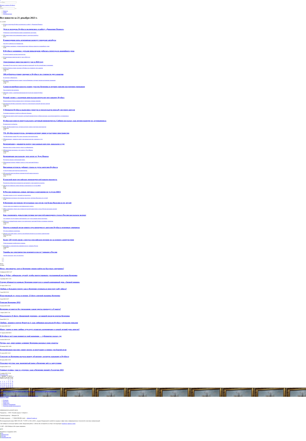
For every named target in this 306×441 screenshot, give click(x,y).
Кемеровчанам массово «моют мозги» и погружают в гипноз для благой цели (33, 350)
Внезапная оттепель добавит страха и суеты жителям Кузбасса (30, 167)
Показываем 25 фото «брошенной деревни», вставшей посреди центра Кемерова (35, 316)
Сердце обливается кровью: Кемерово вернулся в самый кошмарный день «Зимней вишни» (40, 282)
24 (12, 385)
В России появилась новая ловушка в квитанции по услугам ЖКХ (32, 192)
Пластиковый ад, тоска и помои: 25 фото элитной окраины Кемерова (30, 296)
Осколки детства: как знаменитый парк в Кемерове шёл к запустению (30, 363)
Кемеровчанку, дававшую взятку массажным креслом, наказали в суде (34, 144)
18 (1, 385)
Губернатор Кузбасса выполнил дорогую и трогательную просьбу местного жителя (39, 110)
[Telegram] (4, 434)
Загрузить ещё (4, 374)
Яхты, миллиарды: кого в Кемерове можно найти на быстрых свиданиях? (32, 269)
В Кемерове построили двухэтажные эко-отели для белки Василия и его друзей (37, 203)
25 (1, 386)
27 (4, 386)
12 (3, 383)
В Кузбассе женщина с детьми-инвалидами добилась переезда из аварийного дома (38, 51)
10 (12, 381)
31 (12, 386)
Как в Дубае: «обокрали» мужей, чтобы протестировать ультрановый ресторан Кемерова (38, 275)
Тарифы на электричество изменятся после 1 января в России (30, 252)
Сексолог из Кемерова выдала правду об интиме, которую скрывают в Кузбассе (34, 356)
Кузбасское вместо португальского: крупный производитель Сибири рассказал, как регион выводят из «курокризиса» (54, 121)
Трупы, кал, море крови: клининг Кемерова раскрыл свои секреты (29, 343)
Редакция (5, 400)
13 (4, 383)
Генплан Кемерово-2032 (10, 302)
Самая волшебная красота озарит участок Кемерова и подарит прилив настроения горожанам (44, 87)
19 (3, 385)
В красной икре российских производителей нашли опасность (30, 179)
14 (6, 383)
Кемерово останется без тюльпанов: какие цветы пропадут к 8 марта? (30, 309)
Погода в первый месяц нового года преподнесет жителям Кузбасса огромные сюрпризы (41, 227)
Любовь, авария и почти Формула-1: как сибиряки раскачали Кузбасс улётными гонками (39, 323)
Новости (5, 11)
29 (8, 386)
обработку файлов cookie (68, 423)
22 (8, 385)
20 (4, 385)
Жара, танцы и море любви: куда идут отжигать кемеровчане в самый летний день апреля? (40, 329)
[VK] (3, 436)
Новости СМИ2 (4, 397)
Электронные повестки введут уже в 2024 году (23, 62)
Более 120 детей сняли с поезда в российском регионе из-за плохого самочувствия (38, 240)
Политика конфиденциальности (12, 406)
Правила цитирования (9, 404)
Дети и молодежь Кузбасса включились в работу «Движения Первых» (33, 29)
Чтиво (5, 12)
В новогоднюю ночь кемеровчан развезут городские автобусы (29, 40)
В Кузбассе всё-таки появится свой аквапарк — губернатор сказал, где (31, 336)
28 (6, 386)
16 (10, 383)
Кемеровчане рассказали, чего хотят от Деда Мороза (26, 156)
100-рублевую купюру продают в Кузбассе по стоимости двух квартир (33, 74)
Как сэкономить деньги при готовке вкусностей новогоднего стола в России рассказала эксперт (44, 215)
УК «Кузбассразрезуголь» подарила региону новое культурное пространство (36, 133)
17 (12, 383)
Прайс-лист (6, 403)
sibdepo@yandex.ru (32, 418)
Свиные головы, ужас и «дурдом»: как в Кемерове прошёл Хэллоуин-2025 (32, 370)
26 (3, 386)
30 (10, 386)
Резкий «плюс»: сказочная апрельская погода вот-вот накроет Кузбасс (34, 97)
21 (6, 385)
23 (10, 385)
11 (0, 383)
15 (8, 383)
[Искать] (0, 2)
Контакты (6, 401)
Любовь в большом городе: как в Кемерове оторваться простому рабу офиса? (33, 289)
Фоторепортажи (7, 14)
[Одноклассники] (5, 437)
